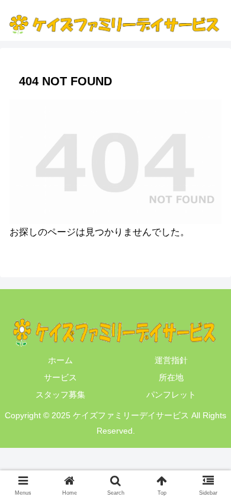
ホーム (60, 360)
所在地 (171, 377)
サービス (60, 377)
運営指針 (171, 360)
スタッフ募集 (60, 394)
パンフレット (171, 394)
